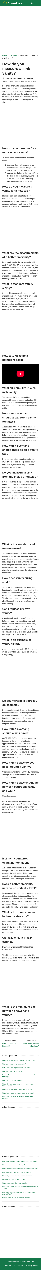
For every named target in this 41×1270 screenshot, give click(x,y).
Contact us (18, 1266)
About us (7, 1266)
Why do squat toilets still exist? (13, 1071)
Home (4, 55)
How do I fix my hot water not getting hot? (17, 1172)
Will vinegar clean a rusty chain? (14, 1179)
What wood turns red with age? (13, 1165)
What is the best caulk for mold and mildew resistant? (17, 1097)
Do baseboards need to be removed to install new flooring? (20, 1076)
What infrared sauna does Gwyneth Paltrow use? (20, 1168)
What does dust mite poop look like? (15, 1183)
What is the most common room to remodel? (18, 1093)
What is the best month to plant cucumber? (17, 1089)
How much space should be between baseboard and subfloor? (19, 1193)
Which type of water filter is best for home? (17, 1176)
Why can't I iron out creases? (12, 1080)
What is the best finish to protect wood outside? (19, 1060)
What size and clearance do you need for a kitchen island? (17, 1085)
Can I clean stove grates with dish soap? (16, 1067)
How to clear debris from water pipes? (16, 1198)
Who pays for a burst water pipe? (14, 1064)
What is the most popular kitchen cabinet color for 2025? (20, 1187)
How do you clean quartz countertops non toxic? (19, 1161)
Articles (14, 55)
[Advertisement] (20, 30)
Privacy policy (31, 1266)
